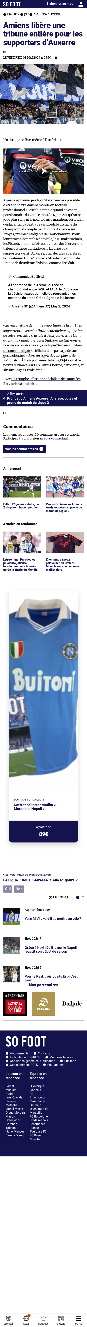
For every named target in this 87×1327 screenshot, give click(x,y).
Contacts (44, 1053)
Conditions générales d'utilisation (32, 1061)
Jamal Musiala (11, 1088)
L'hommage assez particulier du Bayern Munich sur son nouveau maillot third (63, 539)
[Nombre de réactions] (56, 58)
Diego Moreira (15, 1112)
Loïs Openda (14, 1097)
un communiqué (16, 350)
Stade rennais (39, 1120)
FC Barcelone (39, 1116)
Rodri (9, 1094)
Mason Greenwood (13, 1118)
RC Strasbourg (37, 1095)
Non (19, 889)
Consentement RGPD (24, 1065)
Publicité (70, 1061)
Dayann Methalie (11, 1103)
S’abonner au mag (60, 3)
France (34, 1128)
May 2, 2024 (60, 306)
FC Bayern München (36, 1137)
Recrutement (56, 1065)
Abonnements (19, 1053)
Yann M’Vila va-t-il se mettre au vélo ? (29, 905)
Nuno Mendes (15, 1131)
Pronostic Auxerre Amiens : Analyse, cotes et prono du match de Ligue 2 (64, 481)
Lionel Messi (14, 1109)
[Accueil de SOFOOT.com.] (12, 4)
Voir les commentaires (21, 449)
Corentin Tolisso (11, 1126)
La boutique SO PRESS (25, 1057)
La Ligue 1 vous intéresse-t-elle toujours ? (40, 879)
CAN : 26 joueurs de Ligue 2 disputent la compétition (22, 479)
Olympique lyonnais (37, 1088)
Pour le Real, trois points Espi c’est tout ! (31, 963)
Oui (8, 889)
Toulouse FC (38, 1131)
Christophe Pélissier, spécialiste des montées (46, 379)
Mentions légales (61, 1057)
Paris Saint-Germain (37, 1103)
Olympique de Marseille (39, 1110)
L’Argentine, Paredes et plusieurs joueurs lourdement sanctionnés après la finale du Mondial (21, 539)
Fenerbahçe (37, 1124)
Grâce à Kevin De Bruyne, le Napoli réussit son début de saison (42, 936)
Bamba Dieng (14, 1135)
